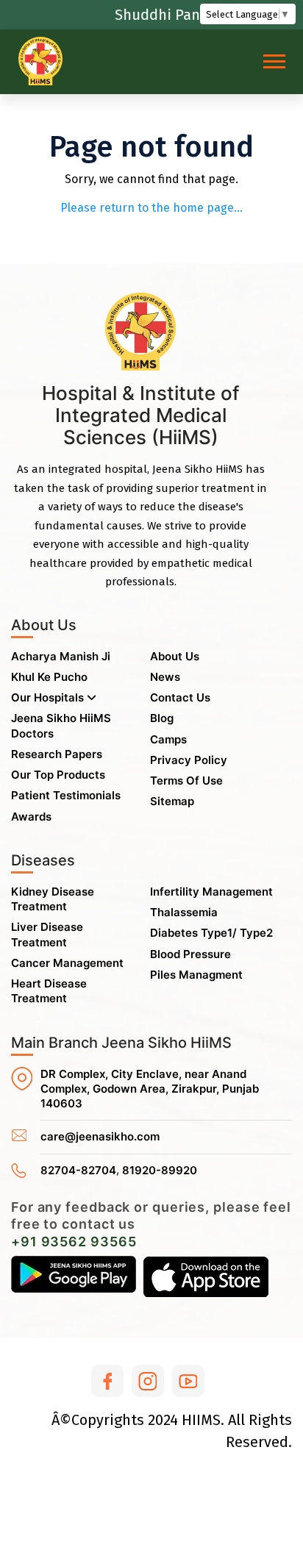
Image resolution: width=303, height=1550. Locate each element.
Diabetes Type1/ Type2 (211, 933)
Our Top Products (58, 775)
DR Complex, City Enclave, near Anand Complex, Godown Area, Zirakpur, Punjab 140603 (149, 1089)
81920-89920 (159, 1170)
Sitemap (172, 801)
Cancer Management (67, 963)
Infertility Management (211, 892)
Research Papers (56, 754)
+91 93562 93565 (74, 1241)
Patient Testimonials (66, 795)
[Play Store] (73, 1276)
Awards (31, 817)
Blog (162, 718)
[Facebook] (107, 1381)
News (165, 677)
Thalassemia (184, 912)
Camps (168, 739)
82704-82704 (78, 1170)
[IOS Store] (205, 1276)
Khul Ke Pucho (49, 677)
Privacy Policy (188, 760)
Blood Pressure (190, 954)
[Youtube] (188, 1381)
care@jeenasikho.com (100, 1136)
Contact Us (180, 697)
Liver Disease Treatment (47, 934)
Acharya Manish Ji (60, 656)
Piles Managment (196, 975)
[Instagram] (148, 1381)
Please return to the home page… (151, 208)
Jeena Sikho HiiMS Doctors (61, 725)
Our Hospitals (49, 697)
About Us (174, 656)
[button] (273, 58)
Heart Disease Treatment (49, 990)
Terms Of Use (186, 781)
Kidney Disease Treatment (52, 899)
